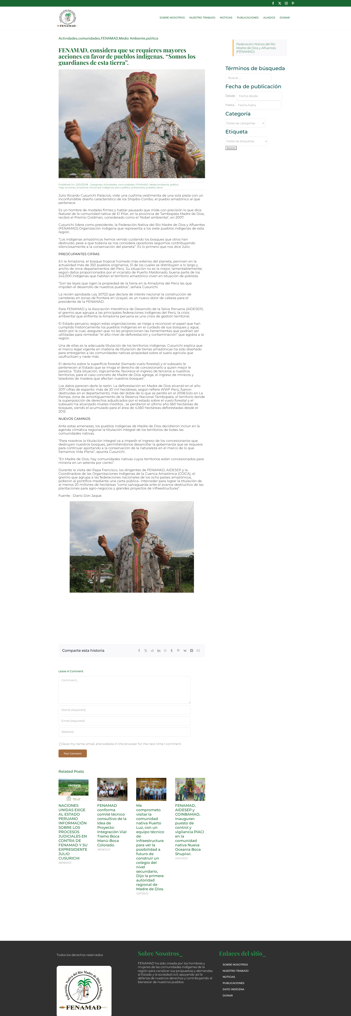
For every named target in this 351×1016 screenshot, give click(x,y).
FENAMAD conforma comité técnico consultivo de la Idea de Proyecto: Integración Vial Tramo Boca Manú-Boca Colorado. (112, 825)
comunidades (89, 38)
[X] (145, 650)
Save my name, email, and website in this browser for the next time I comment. (122, 744)
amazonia (82, 187)
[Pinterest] (178, 650)
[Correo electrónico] (198, 650)
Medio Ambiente (132, 38)
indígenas (108, 187)
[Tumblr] (171, 650)
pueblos (150, 187)
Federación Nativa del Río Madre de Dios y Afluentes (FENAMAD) (256, 47)
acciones (70, 187)
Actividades (68, 38)
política (152, 38)
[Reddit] (152, 650)
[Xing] (191, 650)
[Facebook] (139, 650)
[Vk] (185, 650)
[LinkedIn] (159, 650)
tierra (159, 187)
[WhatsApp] (165, 650)
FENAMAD (109, 38)
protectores (138, 187)
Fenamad (95, 187)
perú (118, 187)
